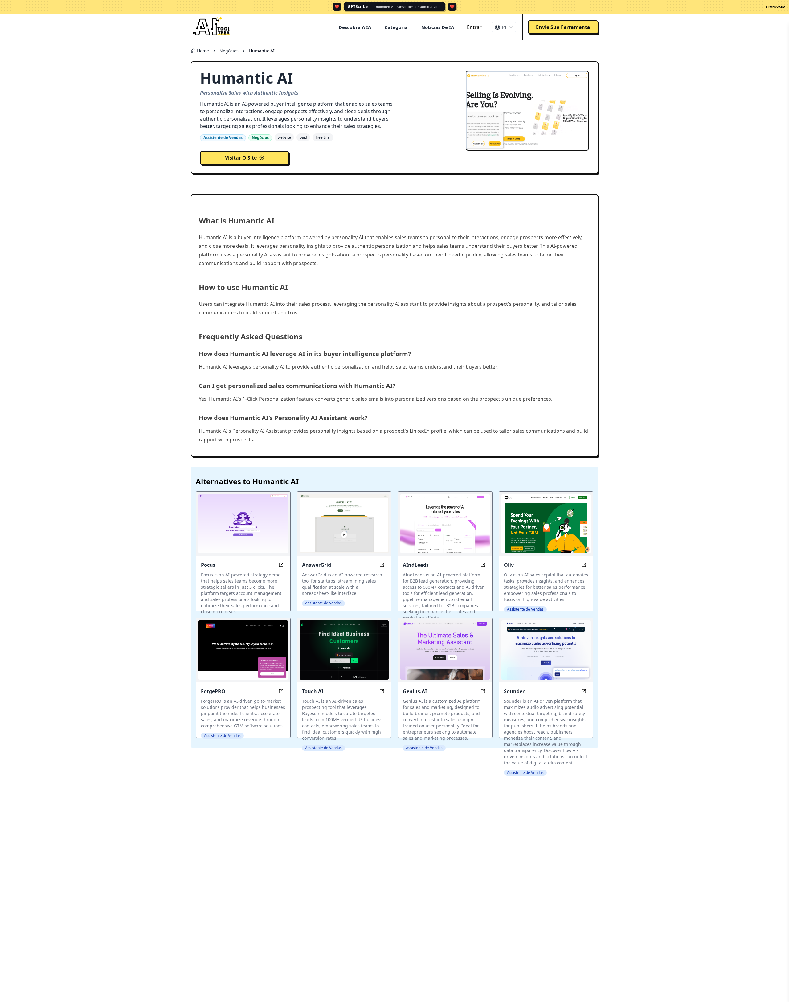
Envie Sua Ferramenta (563, 27)
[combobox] (504, 27)
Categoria (396, 27)
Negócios (229, 51)
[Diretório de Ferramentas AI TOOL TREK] (212, 27)
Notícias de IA (437, 27)
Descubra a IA (355, 27)
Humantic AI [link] (262, 51)
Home (203, 51)
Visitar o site (241, 157)
